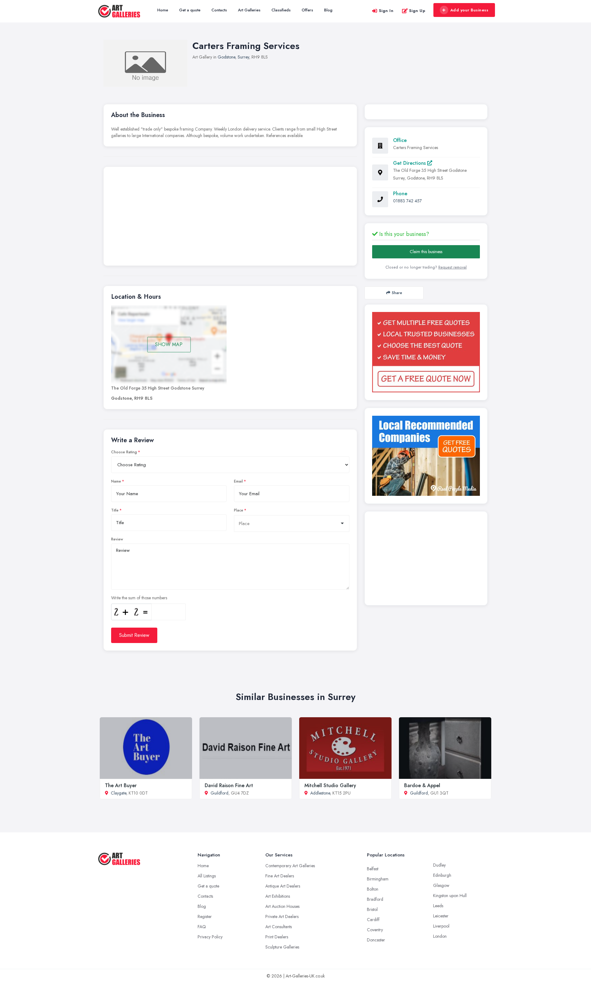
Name (116, 481)
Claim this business (426, 252)
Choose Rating (124, 452)
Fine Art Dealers (279, 876)
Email (238, 481)
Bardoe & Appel (422, 785)
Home (162, 10)
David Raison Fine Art (229, 785)
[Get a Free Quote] (426, 352)
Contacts (219, 10)
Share (397, 293)
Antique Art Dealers (282, 886)
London (440, 936)
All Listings (207, 876)
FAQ (202, 927)
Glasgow (441, 885)
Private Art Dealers (282, 916)
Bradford (375, 899)
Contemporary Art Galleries (290, 866)
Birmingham (377, 879)
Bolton (372, 889)
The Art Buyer (121, 785)
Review (117, 539)
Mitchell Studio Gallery (330, 785)
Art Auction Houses (282, 906)
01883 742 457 (407, 201)
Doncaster (376, 940)
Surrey (243, 57)
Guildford (219, 793)
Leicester (440, 916)
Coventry (375, 930)
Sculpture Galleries (282, 947)
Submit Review (134, 635)
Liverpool (441, 926)
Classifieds (281, 10)
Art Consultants (278, 927)
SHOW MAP (169, 344)
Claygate (118, 793)
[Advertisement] (230, 217)
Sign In (386, 11)
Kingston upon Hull (450, 895)
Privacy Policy (210, 937)
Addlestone (320, 793)
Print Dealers (276, 937)
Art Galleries (249, 10)
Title (115, 510)
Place (238, 510)
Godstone (226, 57)
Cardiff (373, 919)
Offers (307, 10)
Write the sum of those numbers (139, 598)
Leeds (438, 906)
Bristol (372, 909)
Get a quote (189, 10)
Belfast (372, 869)
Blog (328, 10)
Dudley (439, 865)
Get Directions (410, 163)
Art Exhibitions (277, 896)
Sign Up (417, 11)
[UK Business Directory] (426, 456)
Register (205, 916)
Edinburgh (442, 875)
